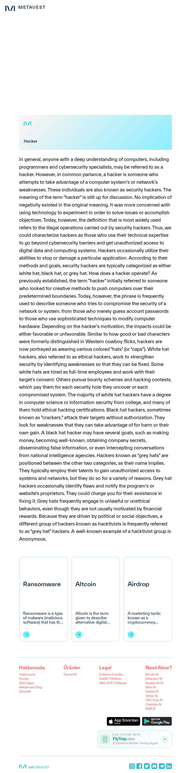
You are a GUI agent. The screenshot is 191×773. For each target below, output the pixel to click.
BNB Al (150, 708)
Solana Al (151, 691)
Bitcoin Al (151, 674)
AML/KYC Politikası (113, 683)
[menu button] (183, 7)
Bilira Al (150, 687)
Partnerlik (70, 674)
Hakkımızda (27, 674)
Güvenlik (25, 691)
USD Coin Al (153, 700)
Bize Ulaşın (26, 683)
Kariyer (24, 678)
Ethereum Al (153, 678)
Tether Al (151, 696)
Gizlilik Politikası (110, 678)
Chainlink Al (153, 704)
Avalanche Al (154, 683)
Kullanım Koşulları (111, 674)
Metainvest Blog (30, 687)
